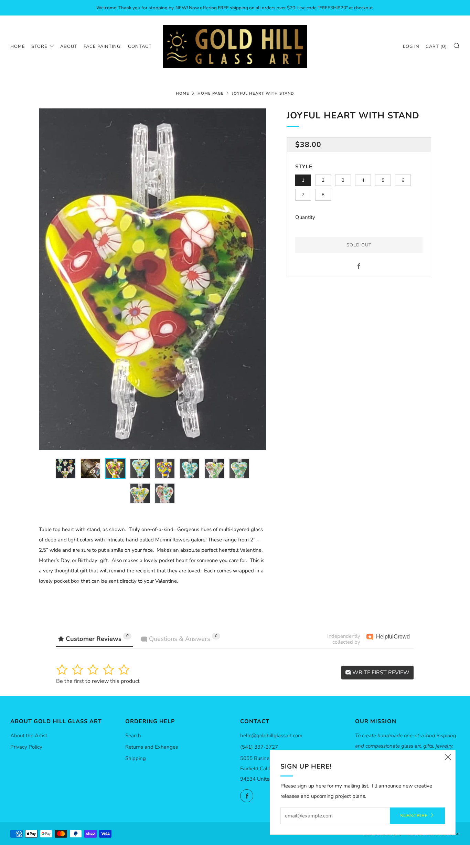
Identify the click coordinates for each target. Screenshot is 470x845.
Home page (210, 93)
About (68, 46)
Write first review (380, 672)
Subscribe (414, 816)
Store (39, 46)
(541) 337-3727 (259, 746)
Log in (411, 46)
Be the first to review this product (98, 681)
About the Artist (28, 735)
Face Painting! (103, 46)
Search (133, 735)
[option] (152, 279)
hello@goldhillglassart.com (271, 735)
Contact (140, 46)
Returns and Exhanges (151, 746)
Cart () (436, 46)
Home (17, 46)
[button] (65, 468)
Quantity (305, 217)
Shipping (135, 758)
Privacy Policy (26, 746)
